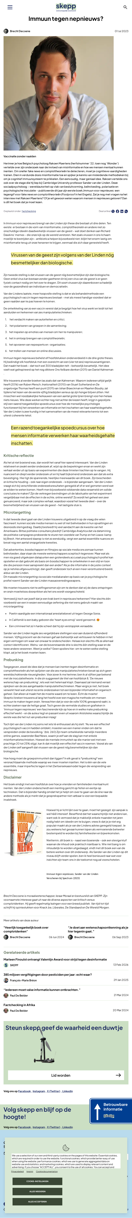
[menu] (10, 7)
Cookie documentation (47, 1171)
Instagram (39, 1091)
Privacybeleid (17, 1171)
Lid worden (60, 1075)
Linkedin (67, 1091)
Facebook (24, 1091)
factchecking (29, 211)
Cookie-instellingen (37, 1181)
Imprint (30, 1171)
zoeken (125, 7)
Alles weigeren (37, 1191)
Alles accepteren (37, 1201)
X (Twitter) (53, 1091)
